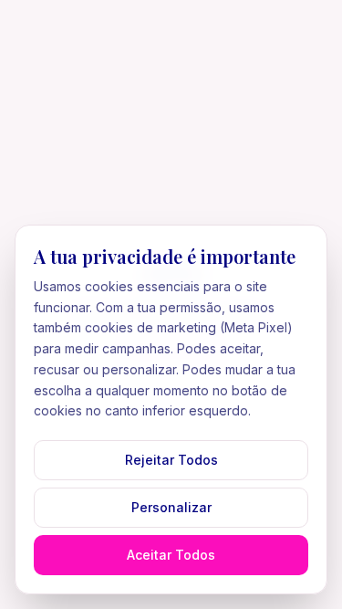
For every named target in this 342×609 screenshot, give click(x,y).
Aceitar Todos (171, 554)
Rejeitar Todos (171, 459)
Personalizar (171, 507)
